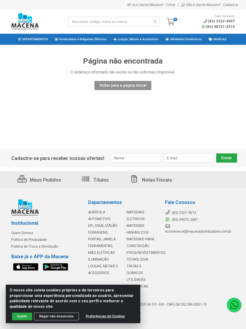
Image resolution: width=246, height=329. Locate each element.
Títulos (100, 180)
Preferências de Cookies (105, 316)
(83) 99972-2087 (184, 219)
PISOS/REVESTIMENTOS (146, 252)
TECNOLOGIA (137, 259)
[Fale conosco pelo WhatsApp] (234, 305)
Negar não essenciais (56, 316)
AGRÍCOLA (96, 212)
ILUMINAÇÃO (98, 259)
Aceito (22, 316)
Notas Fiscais (156, 180)
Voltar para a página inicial (122, 85)
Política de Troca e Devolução (34, 246)
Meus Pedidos (45, 180)
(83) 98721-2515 (220, 27)
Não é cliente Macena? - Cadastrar (212, 5)
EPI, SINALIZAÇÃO (102, 226)
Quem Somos (22, 233)
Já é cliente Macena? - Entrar (154, 5)
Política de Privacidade (29, 239)
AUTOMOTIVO (99, 219)
